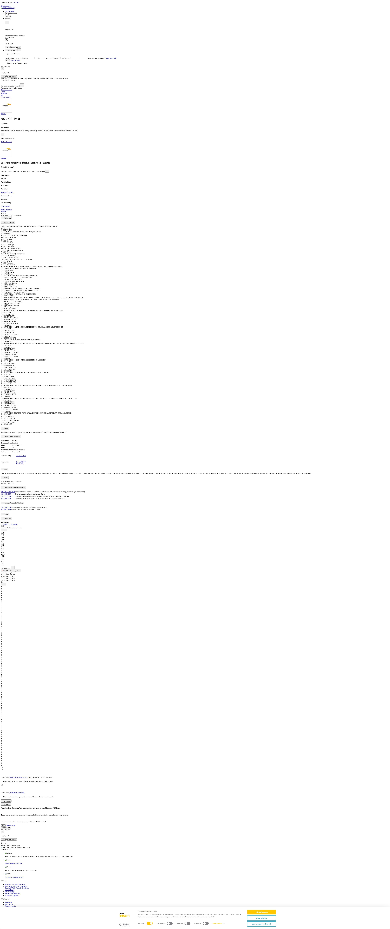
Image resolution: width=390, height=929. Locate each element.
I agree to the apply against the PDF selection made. (27, 777)
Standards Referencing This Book (13, 503)
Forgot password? (110, 58)
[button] (4, 530)
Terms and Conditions (12, 895)
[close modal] (6, 39)
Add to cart (7, 218)
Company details (10, 906)
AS (2, 95)
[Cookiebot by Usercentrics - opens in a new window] (124, 925)
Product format (6, 568)
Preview (3, 114)
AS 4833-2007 (5, 206)
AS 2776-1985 (21, 461)
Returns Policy (9, 890)
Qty (2, 582)
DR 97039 (19, 463)
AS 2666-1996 (6, 494)
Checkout (7, 804)
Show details (217, 923)
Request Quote (6, 827)
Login (7, 60)
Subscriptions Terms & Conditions (16, 886)
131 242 (16, 2)
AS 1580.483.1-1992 (8, 492)
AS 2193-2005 (6, 498)
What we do (9, 904)
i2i (1, 6)
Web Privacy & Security (12, 893)
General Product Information (11, 436)
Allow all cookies (262, 912)
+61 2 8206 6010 (17, 877)
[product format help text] (13, 567)
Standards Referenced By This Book (14, 487)
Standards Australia (7, 192)
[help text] (2, 134)
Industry (5, 514)
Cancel (8, 47)
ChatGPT (5, 524)
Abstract (6, 428)
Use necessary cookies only (262, 924)
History (5, 477)
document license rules (17, 792)
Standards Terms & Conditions (15, 884)
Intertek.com (7, 6)
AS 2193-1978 (6, 496)
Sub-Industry (7, 518)
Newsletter (8, 902)
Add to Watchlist (6, 142)
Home (3, 92)
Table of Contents (8, 222)
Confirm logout (15, 47)
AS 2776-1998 (5, 97)
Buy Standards (9, 11)
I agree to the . (13, 792)
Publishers (4, 93)
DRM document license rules (19, 777)
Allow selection (261, 918)
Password (79, 58)
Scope (5, 469)
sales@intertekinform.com (13, 863)
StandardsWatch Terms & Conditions (17, 888)
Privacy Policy (9, 891)
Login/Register (11, 50)
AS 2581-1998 (6, 507)
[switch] (170, 923)
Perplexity (14, 524)
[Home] (8, 8)
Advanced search (6, 90)
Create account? (15, 60)
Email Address (29, 58)
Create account (10, 825)
